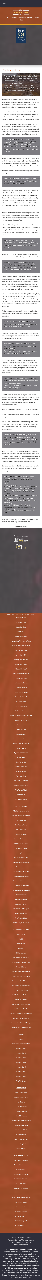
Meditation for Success (21, 683)
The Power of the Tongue (21, 871)
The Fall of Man (21, 1081)
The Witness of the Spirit (21, 909)
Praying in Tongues (21, 687)
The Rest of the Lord (21, 1125)
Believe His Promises (21, 1116)
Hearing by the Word (21, 785)
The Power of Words (21, 692)
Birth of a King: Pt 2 (21, 1221)
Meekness (21, 948)
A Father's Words (21, 1106)
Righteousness (21, 953)
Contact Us (19, 614)
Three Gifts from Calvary (21, 885)
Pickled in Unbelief (21, 636)
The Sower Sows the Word (21, 976)
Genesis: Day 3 (21, 1058)
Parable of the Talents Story (21, 985)
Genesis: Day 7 (21, 1076)
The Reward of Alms (21, 848)
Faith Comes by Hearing (21, 1174)
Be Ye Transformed (21, 711)
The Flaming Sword (21, 825)
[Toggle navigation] (4, 3)
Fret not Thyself (21, 748)
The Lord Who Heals (21, 767)
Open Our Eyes (21, 627)
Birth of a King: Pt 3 (21, 1225)
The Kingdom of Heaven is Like (21, 1027)
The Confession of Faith (21, 811)
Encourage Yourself (21, 904)
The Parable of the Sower (21, 957)
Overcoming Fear (21, 867)
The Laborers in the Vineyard (21, 1004)
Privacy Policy (30, 614)
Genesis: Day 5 (21, 1067)
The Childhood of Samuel (21, 1207)
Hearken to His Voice (21, 1179)
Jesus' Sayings (21, 934)
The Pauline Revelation (21, 1160)
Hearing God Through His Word (21, 641)
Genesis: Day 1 (21, 1048)
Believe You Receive (21, 913)
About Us (10, 614)
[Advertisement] (21, 55)
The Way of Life (21, 762)
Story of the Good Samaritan (21, 981)
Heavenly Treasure (21, 853)
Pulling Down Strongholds (21, 876)
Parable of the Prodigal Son (21, 971)
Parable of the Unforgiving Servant (21, 1013)
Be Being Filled (21, 734)
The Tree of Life (21, 829)
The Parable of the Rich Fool (21, 962)
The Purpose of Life (21, 1169)
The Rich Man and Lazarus (21, 743)
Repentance (21, 943)
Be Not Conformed (21, 706)
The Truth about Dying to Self (21, 890)
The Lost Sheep (21, 967)
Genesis (21, 1039)
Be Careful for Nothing (21, 857)
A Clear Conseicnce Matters (21, 645)
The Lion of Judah (21, 895)
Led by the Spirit (21, 655)
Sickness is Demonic (21, 899)
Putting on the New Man (21, 862)
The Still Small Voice (21, 650)
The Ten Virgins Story (21, 990)
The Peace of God (21, 790)
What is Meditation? (21, 1092)
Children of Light (21, 820)
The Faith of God (21, 632)
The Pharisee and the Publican (21, 995)
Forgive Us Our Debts (21, 843)
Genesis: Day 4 (21, 1062)
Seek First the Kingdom (21, 1139)
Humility (21, 939)
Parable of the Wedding (21, 1009)
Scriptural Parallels (21, 1211)
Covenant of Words (21, 697)
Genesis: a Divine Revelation (21, 1044)
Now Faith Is (21, 794)
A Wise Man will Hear (21, 1111)
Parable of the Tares (21, 999)
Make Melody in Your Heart (21, 923)
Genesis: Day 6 (21, 1072)
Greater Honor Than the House (21, 1120)
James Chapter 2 (21, 1148)
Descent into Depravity (21, 1165)
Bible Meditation (21, 771)
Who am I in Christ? (21, 669)
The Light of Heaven (21, 834)
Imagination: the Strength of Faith (21, 715)
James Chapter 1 (21, 1144)
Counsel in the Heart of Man (21, 815)
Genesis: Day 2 (21, 1053)
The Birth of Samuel (21, 1202)
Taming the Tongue (21, 664)
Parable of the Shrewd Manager (21, 1023)
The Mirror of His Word (21, 720)
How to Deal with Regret (21, 673)
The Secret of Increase (21, 839)
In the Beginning (21, 1134)
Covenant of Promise (21, 781)
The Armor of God (21, 918)
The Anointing (21, 725)
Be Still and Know (21, 622)
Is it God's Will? (21, 701)
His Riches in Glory (21, 799)
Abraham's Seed (21, 776)
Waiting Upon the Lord (21, 659)
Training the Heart (21, 678)
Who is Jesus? (21, 757)
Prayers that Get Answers (21, 881)
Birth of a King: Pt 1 (21, 1216)
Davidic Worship (21, 729)
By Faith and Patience (21, 753)
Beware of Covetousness (21, 739)
